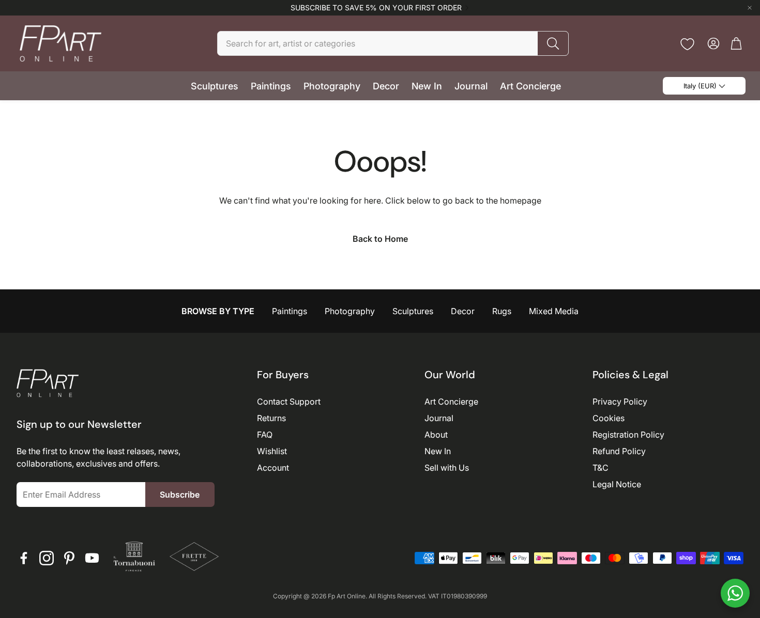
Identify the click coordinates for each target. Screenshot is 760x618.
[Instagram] (46, 558)
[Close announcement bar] (749, 8)
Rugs (501, 311)
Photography (350, 311)
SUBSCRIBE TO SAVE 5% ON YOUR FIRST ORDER (376, 7)
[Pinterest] (69, 558)
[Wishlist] (687, 44)
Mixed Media (554, 311)
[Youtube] (92, 558)
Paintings (289, 311)
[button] (393, 43)
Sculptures (412, 311)
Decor (463, 311)
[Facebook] (24, 558)
